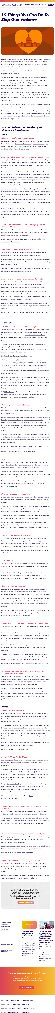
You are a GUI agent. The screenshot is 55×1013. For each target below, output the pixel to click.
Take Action (12, 1008)
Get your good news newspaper (27, 987)
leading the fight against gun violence (28, 713)
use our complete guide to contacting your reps (26, 394)
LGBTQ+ (8, 1004)
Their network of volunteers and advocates (14, 725)
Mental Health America (17, 291)
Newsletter (37, 4)
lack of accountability (25, 146)
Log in (52, 1)
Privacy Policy (15, 1000)
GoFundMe (4, 875)
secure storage (29, 437)
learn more (35, 576)
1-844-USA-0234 (9, 392)
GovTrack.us (5, 474)
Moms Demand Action (8, 713)
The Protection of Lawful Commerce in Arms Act (16, 515)
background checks (9, 437)
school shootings (31, 116)
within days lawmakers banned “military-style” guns (23, 211)
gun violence (37, 849)
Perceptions (28, 259)
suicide (39, 116)
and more (4, 430)
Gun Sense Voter (17, 818)
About (32, 4)
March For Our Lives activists (18, 564)
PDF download (15, 242)
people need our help (17, 866)
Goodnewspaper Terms (27, 1000)
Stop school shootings (14, 784)
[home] (12, 5)
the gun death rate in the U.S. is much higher (21, 80)
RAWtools (4, 633)
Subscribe (50, 4)
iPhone (23, 550)
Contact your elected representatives (12, 522)
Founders (42, 772)
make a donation (11, 578)
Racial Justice (25, 1004)
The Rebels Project (12, 839)
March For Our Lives (27, 772)
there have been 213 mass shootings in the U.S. (21, 97)
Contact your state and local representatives (15, 446)
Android (29, 550)
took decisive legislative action (18, 177)
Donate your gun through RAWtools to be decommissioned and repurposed (24, 663)
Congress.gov (15, 474)
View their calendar (7, 268)
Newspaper (43, 4)
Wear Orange (5, 598)
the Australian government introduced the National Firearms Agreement (27, 194)
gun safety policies (35, 481)
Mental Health (16, 1004)
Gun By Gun (23, 694)
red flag (40, 437)
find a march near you (38, 578)
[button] (28, 4)
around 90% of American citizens (35, 335)
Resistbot (30, 397)
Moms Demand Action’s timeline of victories (20, 745)
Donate (3, 749)
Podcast (33, 1008)
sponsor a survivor (27, 853)
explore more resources (23, 271)
